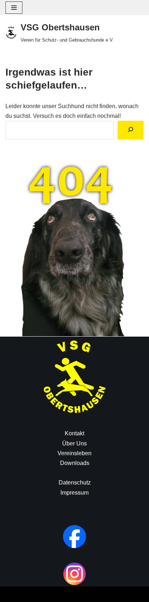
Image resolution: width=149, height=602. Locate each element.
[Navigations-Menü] (13, 7)
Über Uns (74, 443)
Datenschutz (75, 482)
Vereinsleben (74, 453)
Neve (12, 594)
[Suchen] (131, 130)
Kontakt (74, 433)
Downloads (74, 463)
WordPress (78, 594)
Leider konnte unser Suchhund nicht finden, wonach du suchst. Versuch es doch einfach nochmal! (72, 111)
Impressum (74, 493)
